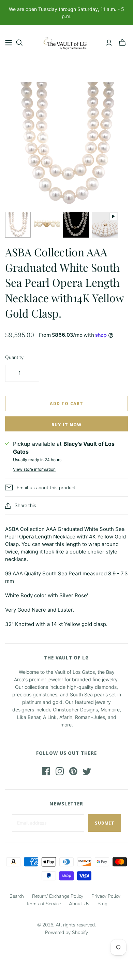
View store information (34, 469)
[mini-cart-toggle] (122, 42)
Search (17, 896)
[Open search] (19, 42)
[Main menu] (8, 42)
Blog (102, 903)
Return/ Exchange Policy (57, 896)
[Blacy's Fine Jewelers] (66, 41)
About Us (79, 903)
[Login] (109, 42)
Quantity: (15, 357)
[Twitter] (87, 771)
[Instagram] (60, 771)
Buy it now (66, 425)
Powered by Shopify (66, 932)
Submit (105, 823)
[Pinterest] (73, 771)
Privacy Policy (105, 896)
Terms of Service (43, 903)
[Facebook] (46, 771)
